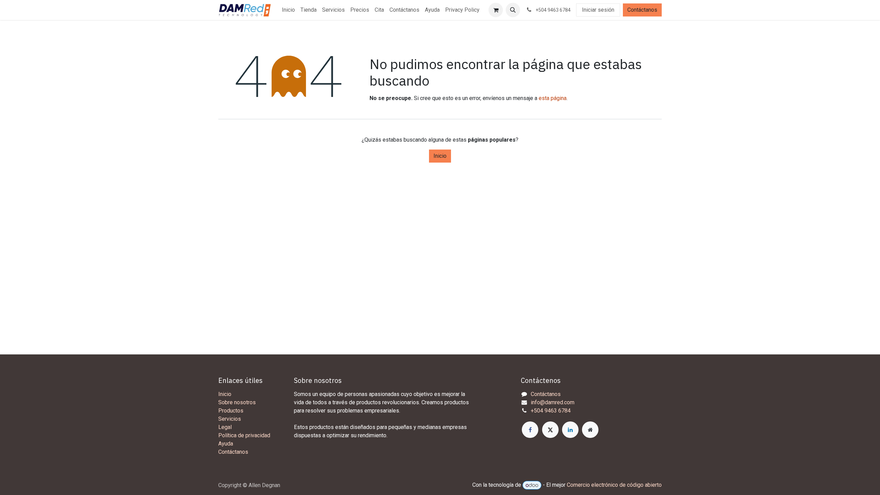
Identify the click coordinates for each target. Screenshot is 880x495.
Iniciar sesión (598, 10)
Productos (230, 410)
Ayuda (225, 443)
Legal (225, 427)
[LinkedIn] (570, 429)
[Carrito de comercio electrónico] (495, 10)
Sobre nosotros (237, 402)
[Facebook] (530, 429)
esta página (552, 98)
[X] (550, 429)
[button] (513, 10)
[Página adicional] (590, 429)
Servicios (229, 419)
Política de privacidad (244, 435)
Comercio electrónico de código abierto (614, 485)
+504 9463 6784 (551, 410)
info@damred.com (552, 402)
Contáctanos (642, 10)
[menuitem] (288, 10)
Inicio (440, 156)
